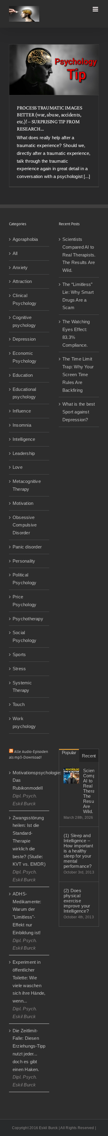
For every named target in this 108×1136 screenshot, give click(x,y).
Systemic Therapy (22, 686)
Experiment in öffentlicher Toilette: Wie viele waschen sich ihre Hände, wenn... (29, 981)
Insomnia (22, 425)
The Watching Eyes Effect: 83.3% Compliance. (76, 333)
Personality (24, 560)
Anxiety (20, 267)
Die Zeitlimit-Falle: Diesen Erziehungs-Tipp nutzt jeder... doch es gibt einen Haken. (29, 1050)
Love (17, 467)
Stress (19, 668)
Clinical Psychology (24, 299)
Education (23, 375)
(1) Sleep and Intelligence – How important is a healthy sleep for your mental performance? (78, 851)
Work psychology (24, 722)
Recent (89, 755)
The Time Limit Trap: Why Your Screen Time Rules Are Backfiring (78, 374)
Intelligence (24, 439)
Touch (19, 704)
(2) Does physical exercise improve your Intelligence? (77, 900)
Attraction (22, 281)
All (15, 253)
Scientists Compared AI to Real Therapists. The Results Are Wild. (79, 255)
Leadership (24, 453)
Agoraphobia (25, 239)
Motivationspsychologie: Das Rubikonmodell (29, 780)
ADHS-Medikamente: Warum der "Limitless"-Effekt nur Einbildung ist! (27, 913)
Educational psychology (24, 393)
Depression (24, 339)
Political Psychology (24, 578)
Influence (22, 410)
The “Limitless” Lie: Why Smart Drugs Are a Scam (78, 296)
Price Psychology (24, 600)
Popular (69, 752)
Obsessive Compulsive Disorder (25, 525)
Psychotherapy (28, 618)
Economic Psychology (24, 357)
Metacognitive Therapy (27, 485)
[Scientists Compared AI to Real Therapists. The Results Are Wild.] (71, 776)
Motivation (23, 503)
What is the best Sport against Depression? (78, 411)
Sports (19, 654)
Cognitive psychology (24, 321)
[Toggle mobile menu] (96, 9)
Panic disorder (27, 546)
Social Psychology (24, 636)
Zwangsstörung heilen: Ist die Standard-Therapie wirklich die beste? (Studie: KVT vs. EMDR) (29, 841)
